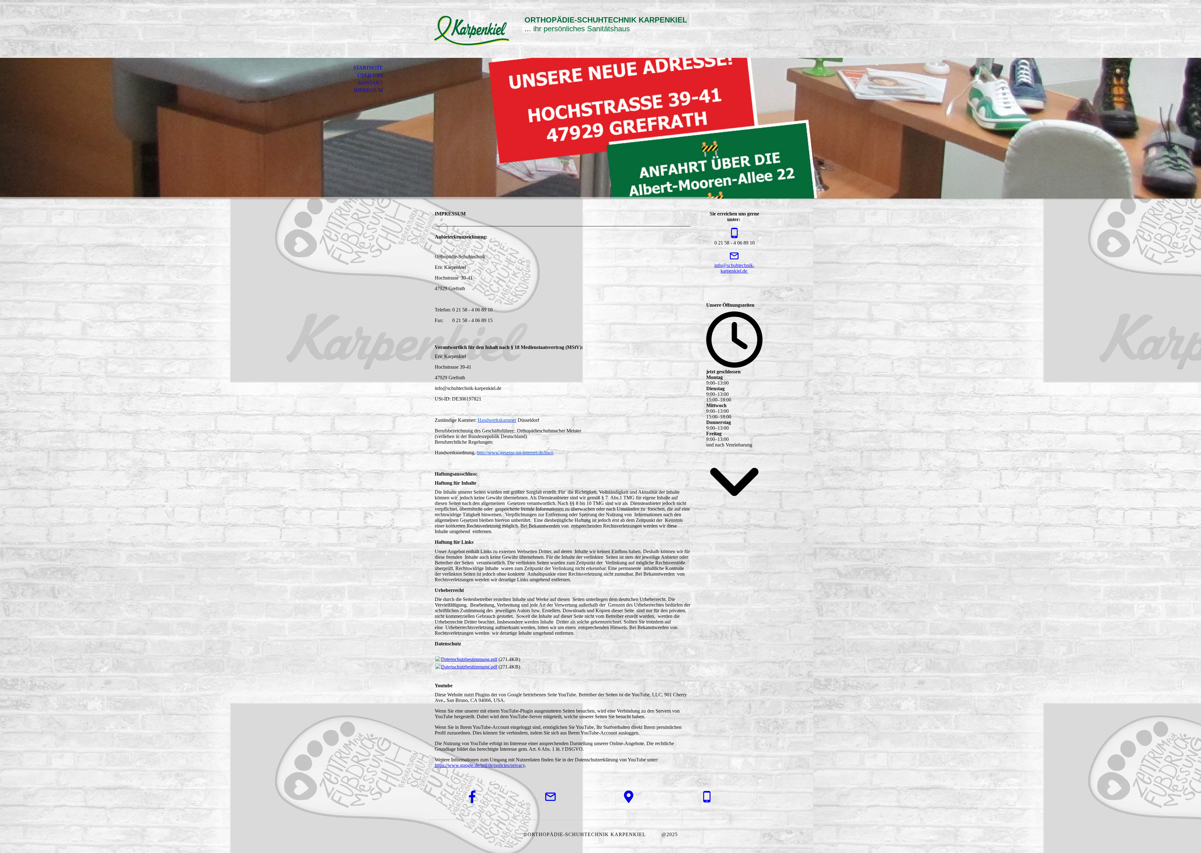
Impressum (368, 90)
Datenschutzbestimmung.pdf (469, 659)
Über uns (370, 75)
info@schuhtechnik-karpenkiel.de (734, 268)
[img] (470, 30)
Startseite (368, 67)
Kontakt (370, 82)
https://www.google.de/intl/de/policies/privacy (480, 765)
